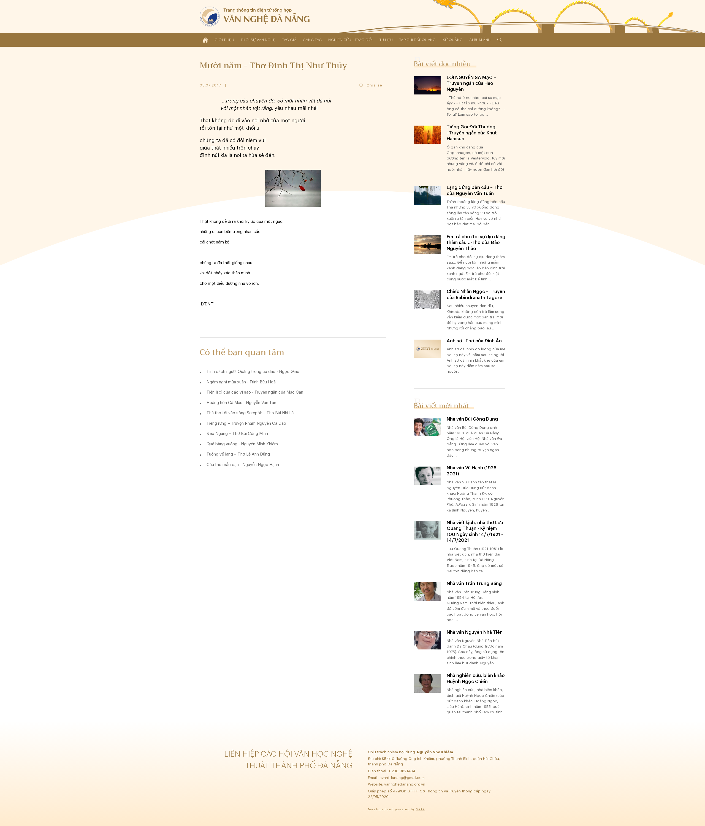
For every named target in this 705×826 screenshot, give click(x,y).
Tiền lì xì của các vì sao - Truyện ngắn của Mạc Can (255, 392)
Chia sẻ (374, 85)
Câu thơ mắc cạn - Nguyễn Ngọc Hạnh (243, 465)
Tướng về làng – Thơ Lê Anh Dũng (238, 454)
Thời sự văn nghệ (258, 40)
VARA (420, 809)
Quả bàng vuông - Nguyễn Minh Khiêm (242, 444)
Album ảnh (479, 40)
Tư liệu (386, 40)
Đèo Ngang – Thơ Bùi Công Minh (237, 434)
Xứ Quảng (453, 40)
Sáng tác (312, 40)
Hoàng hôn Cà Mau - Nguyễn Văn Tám (242, 403)
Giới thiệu (224, 40)
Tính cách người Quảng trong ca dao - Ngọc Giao (253, 372)
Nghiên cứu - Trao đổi (350, 40)
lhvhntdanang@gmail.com (402, 777)
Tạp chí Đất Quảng (417, 40)
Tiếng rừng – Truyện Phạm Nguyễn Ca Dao (246, 423)
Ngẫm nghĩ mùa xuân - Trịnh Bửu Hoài (241, 382)
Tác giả (289, 40)
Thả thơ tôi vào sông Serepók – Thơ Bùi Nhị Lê (250, 413)
